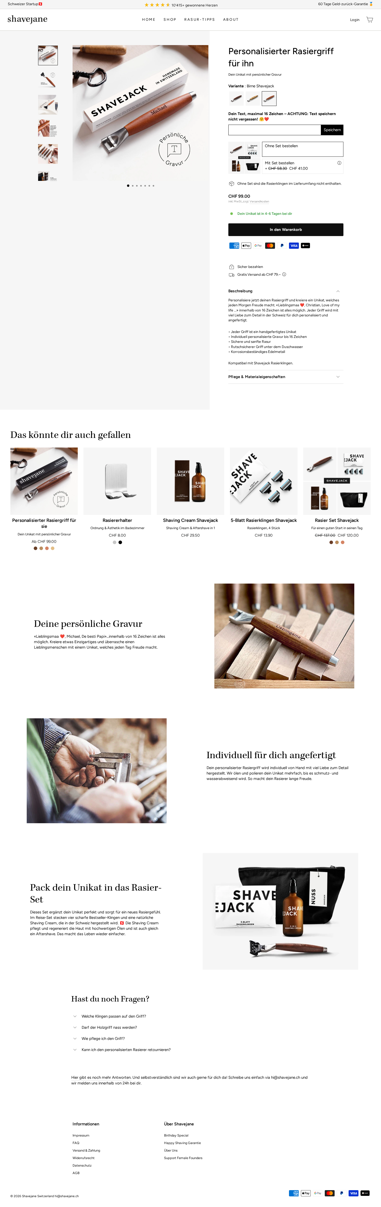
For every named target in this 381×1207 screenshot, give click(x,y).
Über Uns (171, 1150)
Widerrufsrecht (84, 1158)
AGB (76, 1173)
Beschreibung (240, 291)
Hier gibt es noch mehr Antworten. (101, 1077)
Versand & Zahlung (86, 1150)
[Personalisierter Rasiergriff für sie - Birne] (47, 548)
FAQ (76, 1143)
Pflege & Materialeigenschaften (256, 376)
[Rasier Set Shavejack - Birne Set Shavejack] (342, 542)
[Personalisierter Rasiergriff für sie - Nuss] (35, 548)
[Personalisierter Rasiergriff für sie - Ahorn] (52, 548)
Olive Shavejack (253, 98)
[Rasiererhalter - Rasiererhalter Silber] (114, 542)
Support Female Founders (183, 1158)
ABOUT (231, 19)
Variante (251, 86)
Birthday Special (176, 1135)
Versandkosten (259, 201)
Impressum (81, 1135)
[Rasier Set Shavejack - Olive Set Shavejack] (337, 542)
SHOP (170, 19)
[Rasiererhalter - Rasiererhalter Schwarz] (120, 542)
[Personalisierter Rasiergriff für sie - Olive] (41, 548)
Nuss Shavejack (236, 98)
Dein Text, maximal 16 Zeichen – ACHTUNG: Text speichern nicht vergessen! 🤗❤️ (282, 116)
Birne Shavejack (269, 98)
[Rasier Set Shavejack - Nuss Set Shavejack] (331, 542)
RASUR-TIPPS (199, 19)
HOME (149, 19)
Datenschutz (82, 1165)
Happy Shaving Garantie (182, 1143)
